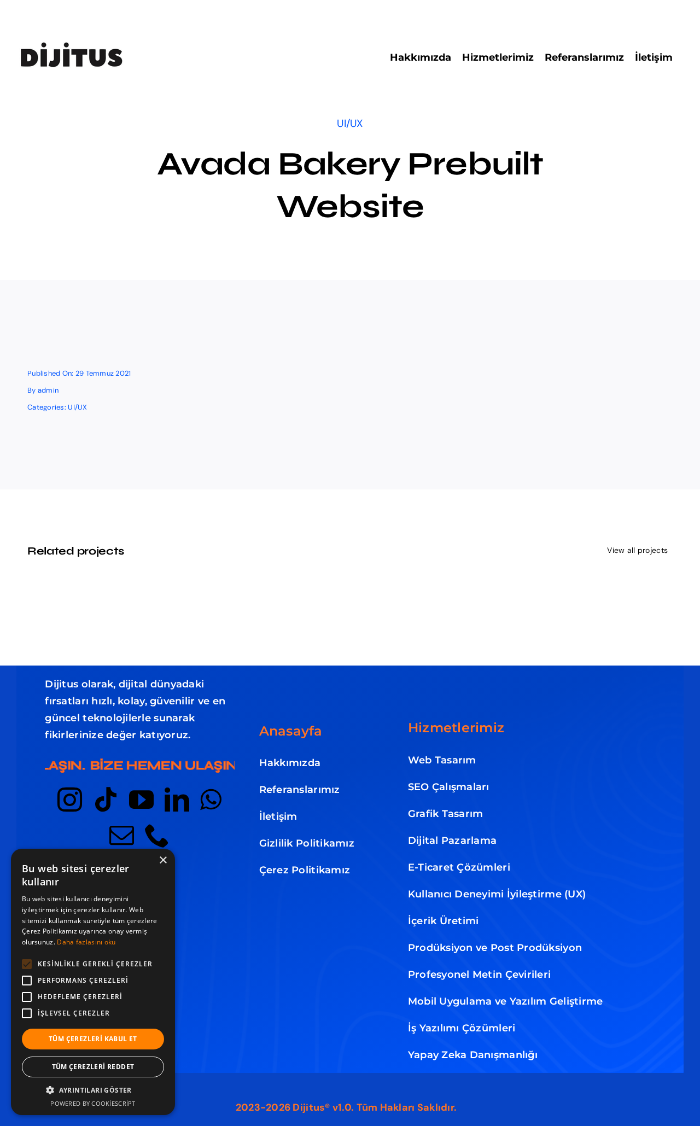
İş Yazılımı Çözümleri (462, 1028)
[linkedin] (177, 799)
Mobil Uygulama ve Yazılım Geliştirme (505, 1001)
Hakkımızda (290, 763)
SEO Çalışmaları (448, 787)
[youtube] (141, 799)
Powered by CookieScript (92, 1103)
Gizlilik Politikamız (306, 843)
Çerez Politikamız (305, 870)
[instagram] (69, 799)
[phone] (157, 835)
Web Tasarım (442, 760)
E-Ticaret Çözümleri (459, 867)
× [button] (163, 860)
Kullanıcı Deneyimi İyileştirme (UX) (497, 894)
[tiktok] (106, 799)
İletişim (278, 816)
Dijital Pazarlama (452, 841)
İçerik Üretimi (443, 921)
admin (48, 390)
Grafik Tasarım (445, 814)
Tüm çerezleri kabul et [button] (93, 1038)
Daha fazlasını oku (86, 942)
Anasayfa (291, 731)
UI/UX (350, 123)
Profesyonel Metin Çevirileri (479, 975)
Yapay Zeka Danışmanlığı (473, 1055)
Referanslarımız (299, 790)
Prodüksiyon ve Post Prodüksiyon (495, 948)
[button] (93, 1090)
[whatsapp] (210, 799)
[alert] (93, 982)
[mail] (121, 835)
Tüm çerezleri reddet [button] (93, 1066)
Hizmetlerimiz (456, 728)
